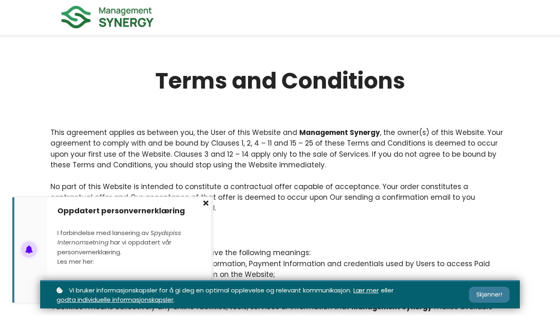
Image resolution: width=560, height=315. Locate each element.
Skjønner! (489, 294)
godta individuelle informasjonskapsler (115, 299)
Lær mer (366, 290)
